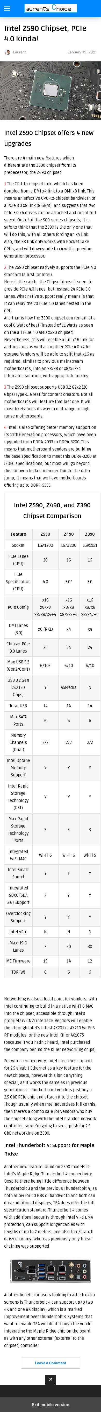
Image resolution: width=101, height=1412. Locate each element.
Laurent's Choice (50, 8)
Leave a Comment (50, 1363)
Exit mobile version (50, 1404)
